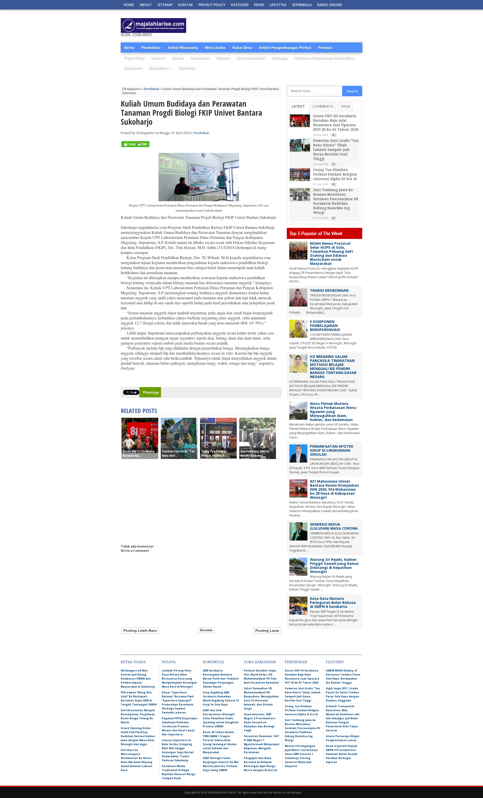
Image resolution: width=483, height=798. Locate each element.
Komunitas (199, 58)
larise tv (158, 58)
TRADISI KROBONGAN (329, 290)
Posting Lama (267, 630)
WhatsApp (151, 392)
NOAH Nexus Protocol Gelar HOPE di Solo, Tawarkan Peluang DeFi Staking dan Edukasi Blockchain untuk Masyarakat (331, 253)
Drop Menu (160, 68)
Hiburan (223, 58)
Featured (335, 662)
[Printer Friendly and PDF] (135, 146)
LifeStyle (278, 4)
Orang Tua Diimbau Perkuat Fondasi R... (214, 453)
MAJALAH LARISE (225, 792)
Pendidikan (151, 48)
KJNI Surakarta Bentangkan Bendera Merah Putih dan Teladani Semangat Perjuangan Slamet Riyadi (220, 678)
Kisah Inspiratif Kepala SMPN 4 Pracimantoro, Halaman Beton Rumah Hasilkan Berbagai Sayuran (341, 754)
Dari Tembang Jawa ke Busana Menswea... (254, 453)
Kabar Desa (242, 48)
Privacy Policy (211, 4)
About (146, 4)
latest (298, 106)
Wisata (177, 58)
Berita (129, 48)
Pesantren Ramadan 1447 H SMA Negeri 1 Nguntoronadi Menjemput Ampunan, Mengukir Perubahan (261, 744)
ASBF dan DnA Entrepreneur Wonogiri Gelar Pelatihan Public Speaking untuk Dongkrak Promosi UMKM (220, 718)
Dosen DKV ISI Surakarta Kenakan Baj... (138, 453)
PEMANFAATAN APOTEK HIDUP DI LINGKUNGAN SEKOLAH (331, 450)
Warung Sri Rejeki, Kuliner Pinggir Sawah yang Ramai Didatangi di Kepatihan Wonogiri (334, 565)
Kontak (185, 4)
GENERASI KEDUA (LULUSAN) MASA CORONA (334, 526)
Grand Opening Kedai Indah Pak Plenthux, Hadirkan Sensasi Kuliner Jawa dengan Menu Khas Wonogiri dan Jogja (138, 736)
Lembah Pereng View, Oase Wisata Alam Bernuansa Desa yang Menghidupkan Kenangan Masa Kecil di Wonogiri (179, 678)
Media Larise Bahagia (287, 792)
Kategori (240, 4)
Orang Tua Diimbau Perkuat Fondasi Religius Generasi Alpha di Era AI (335, 174)
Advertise (187, 68)
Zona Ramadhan (251, 58)
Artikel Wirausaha (183, 48)
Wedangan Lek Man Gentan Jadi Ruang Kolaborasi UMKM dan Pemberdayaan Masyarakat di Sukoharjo (138, 678)
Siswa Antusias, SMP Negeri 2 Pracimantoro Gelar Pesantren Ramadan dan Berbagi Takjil (259, 722)
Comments (322, 106)
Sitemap (165, 4)
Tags (345, 106)
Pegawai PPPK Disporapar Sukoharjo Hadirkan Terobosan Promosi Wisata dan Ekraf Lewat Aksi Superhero (180, 726)
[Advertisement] (303, 25)
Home (129, 4)
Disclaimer (133, 68)
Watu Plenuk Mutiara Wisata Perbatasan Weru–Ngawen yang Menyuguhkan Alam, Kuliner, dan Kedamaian (333, 411)
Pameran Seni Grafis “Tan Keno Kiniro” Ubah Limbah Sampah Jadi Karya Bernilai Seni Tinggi (336, 150)
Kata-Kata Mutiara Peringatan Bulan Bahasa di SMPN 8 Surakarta (333, 602)
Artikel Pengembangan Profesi (285, 48)
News (259, 4)
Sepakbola (302, 4)
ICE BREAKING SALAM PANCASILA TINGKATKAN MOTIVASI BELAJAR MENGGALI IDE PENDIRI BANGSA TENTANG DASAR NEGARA (333, 366)
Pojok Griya (134, 58)
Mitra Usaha (215, 48)
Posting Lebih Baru (140, 630)
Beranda (206, 630)
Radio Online (329, 4)
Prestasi (325, 48)
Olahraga (280, 58)
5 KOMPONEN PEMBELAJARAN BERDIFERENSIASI (325, 325)
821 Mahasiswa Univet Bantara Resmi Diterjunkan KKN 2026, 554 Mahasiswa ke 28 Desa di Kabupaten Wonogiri (334, 489)
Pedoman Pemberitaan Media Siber (324, 58)
